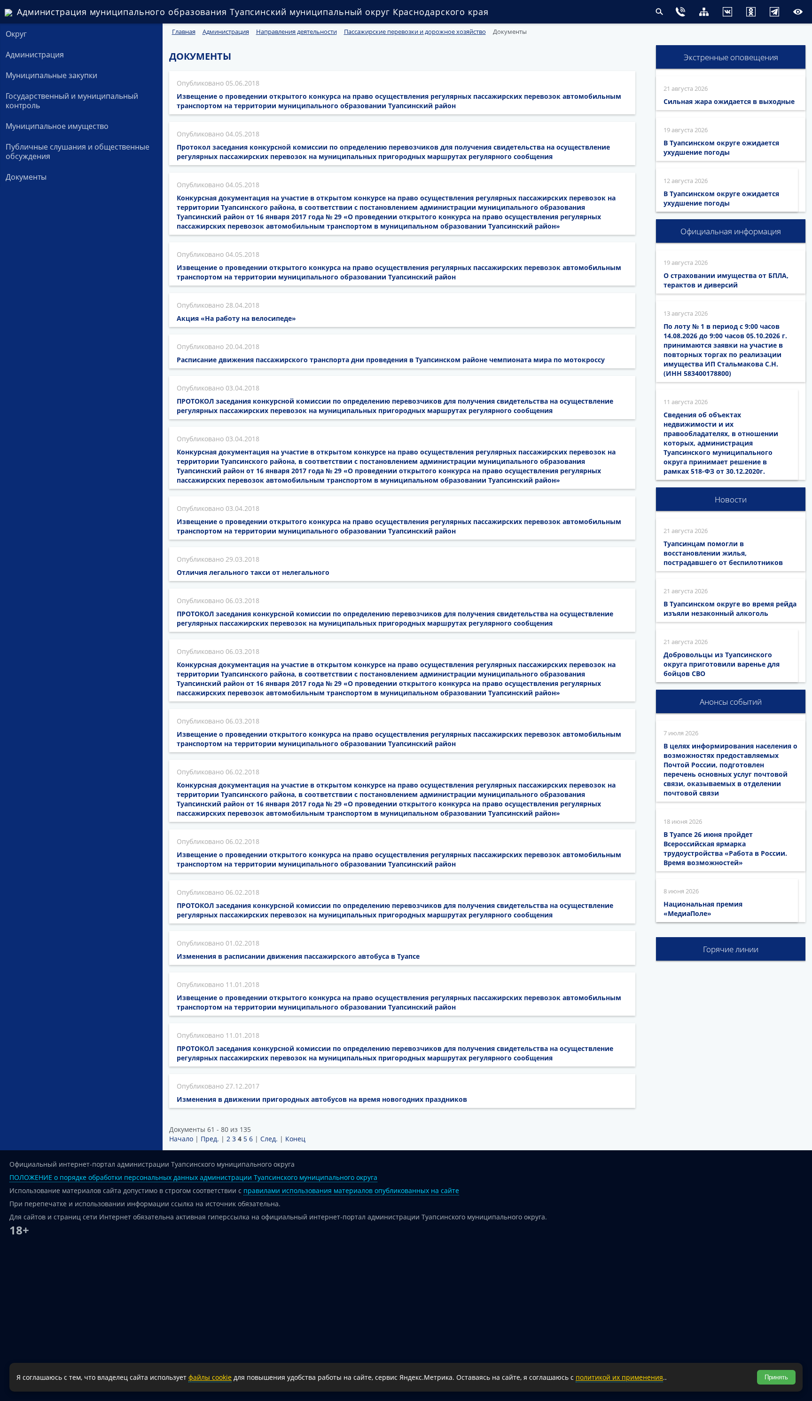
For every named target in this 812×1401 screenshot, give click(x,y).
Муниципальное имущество (57, 126)
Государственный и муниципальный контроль (72, 101)
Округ (16, 34)
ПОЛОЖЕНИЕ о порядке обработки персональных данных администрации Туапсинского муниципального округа (193, 1177)
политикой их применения (619, 1377)
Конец (295, 1138)
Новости (731, 499)
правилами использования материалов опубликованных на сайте (351, 1190)
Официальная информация (730, 231)
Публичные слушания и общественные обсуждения (77, 151)
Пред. (210, 1138)
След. (269, 1138)
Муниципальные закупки (51, 75)
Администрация (35, 54)
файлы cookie (210, 1377)
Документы (26, 177)
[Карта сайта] (685, 13)
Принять (776, 1377)
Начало (181, 1138)
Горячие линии (730, 949)
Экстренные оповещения (731, 57)
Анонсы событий (731, 701)
